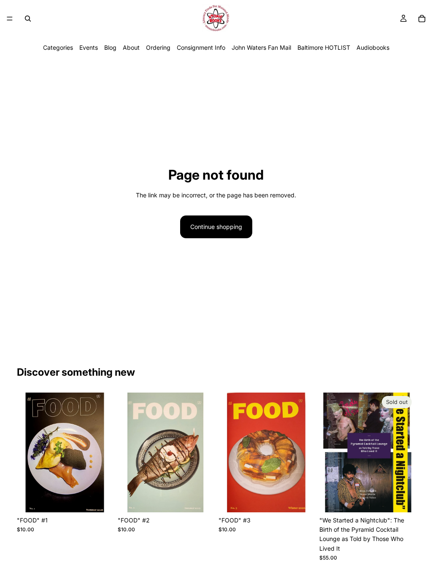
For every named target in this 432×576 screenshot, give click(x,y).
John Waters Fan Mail (261, 47)
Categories (58, 47)
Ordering (158, 47)
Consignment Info (201, 47)
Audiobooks (372, 47)
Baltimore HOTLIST (323, 47)
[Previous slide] (328, 452)
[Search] (28, 18)
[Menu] (9, 18)
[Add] (99, 499)
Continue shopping (216, 226)
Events (88, 47)
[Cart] (422, 18)
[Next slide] (406, 452)
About (131, 47)
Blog (110, 47)
